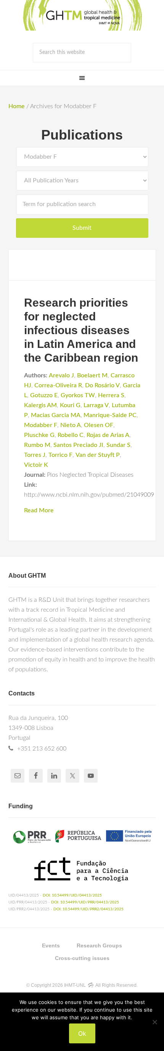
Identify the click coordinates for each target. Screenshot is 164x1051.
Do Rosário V (102, 385)
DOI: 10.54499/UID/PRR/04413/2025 (85, 902)
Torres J (34, 455)
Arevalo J (61, 375)
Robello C (71, 435)
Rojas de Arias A (108, 435)
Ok (82, 1033)
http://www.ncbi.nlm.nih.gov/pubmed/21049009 (89, 495)
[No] (154, 1022)
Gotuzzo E (44, 395)
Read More (39, 510)
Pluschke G (39, 435)
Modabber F (40, 425)
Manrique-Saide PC (110, 415)
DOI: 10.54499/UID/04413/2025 (72, 895)
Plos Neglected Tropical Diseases (90, 475)
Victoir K (36, 465)
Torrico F (60, 455)
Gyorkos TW (78, 395)
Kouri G (70, 405)
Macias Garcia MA (55, 415)
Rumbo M (37, 445)
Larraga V (96, 405)
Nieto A (70, 425)
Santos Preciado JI (78, 445)
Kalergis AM (40, 405)
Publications (82, 135)
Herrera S (111, 395)
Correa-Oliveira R (58, 385)
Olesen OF (98, 425)
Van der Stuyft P (98, 455)
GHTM (82, 15)
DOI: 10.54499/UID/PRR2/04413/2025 (88, 909)
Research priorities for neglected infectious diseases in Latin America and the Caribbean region (81, 330)
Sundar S (118, 445)
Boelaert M (92, 375)
